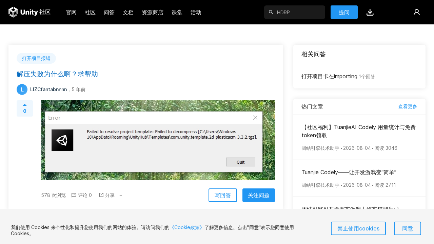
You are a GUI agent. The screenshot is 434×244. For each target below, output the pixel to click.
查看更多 (407, 106)
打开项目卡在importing (338, 76)
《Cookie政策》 (187, 227)
